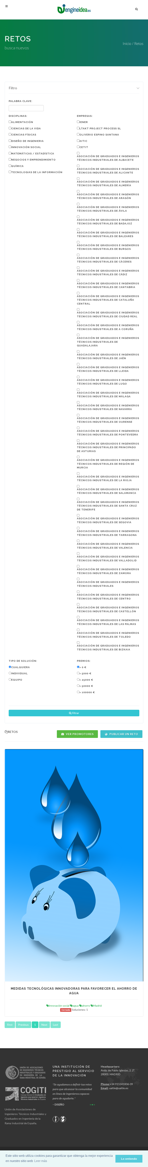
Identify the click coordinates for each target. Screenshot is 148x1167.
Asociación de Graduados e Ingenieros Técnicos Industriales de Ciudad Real (108, 314)
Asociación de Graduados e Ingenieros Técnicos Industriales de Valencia (108, 545)
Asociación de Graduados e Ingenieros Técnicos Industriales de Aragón (108, 196)
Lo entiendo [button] (129, 1158)
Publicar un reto (123, 734)
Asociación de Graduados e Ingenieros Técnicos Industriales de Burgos (108, 247)
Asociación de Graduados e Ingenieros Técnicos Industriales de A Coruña (108, 327)
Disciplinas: (18, 116)
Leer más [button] (40, 1161)
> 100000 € (87, 692)
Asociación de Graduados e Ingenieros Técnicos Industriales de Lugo (108, 382)
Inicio (127, 43)
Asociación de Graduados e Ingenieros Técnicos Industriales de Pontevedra (108, 432)
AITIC (83, 141)
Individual (19, 673)
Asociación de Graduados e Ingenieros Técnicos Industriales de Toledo (108, 634)
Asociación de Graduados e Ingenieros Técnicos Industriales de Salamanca (108, 491)
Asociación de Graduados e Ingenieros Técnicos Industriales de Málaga (108, 394)
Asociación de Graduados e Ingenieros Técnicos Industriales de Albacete (108, 158)
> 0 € (83, 667)
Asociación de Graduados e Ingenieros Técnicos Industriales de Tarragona (108, 533)
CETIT (83, 147)
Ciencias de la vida (26, 128)
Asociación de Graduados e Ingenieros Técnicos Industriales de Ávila (108, 209)
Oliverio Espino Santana (99, 134)
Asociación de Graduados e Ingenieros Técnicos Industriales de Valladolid (108, 558)
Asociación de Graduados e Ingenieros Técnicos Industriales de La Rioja (108, 478)
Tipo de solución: (23, 660)
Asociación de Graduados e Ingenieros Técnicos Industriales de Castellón (108, 609)
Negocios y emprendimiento (33, 159)
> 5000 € (85, 673)
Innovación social (26, 147)
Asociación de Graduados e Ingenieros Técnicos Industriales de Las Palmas (108, 622)
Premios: (84, 660)
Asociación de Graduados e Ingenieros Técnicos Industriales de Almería (108, 183)
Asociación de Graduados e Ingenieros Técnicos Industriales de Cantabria (108, 285)
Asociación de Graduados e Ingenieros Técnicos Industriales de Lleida (108, 369)
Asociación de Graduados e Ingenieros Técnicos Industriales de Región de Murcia (108, 464)
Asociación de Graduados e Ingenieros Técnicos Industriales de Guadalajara (108, 342)
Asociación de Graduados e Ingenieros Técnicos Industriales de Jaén (108, 356)
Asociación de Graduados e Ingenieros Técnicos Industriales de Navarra (108, 407)
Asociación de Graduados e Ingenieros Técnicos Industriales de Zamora (108, 571)
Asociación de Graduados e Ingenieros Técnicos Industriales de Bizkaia (108, 647)
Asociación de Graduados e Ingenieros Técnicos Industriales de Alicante (108, 171)
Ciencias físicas (23, 134)
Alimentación (22, 122)
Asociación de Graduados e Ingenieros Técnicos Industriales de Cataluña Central (108, 300)
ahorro (86, 1005)
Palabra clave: (20, 101)
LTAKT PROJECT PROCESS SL (100, 128)
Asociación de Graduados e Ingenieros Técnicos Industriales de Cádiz (108, 272)
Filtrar (75, 713)
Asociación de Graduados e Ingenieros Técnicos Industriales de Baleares (108, 234)
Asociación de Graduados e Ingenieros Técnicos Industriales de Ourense (108, 420)
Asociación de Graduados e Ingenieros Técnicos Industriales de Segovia (108, 520)
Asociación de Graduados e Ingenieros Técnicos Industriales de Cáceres (108, 260)
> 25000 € (86, 679)
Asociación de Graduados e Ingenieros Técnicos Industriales (108, 584)
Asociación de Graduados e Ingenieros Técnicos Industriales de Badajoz (108, 221)
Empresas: (85, 116)
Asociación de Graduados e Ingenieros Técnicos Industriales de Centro (108, 596)
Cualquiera (20, 667)
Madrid (97, 1005)
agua (76, 1005)
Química (17, 166)
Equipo (16, 679)
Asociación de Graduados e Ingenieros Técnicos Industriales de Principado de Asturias (108, 447)
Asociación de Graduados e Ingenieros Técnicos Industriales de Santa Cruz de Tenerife (108, 506)
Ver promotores (79, 734)
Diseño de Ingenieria (27, 141)
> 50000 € (86, 686)
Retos (138, 43)
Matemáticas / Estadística (32, 153)
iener (83, 122)
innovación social (59, 1005)
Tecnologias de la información (36, 172)
